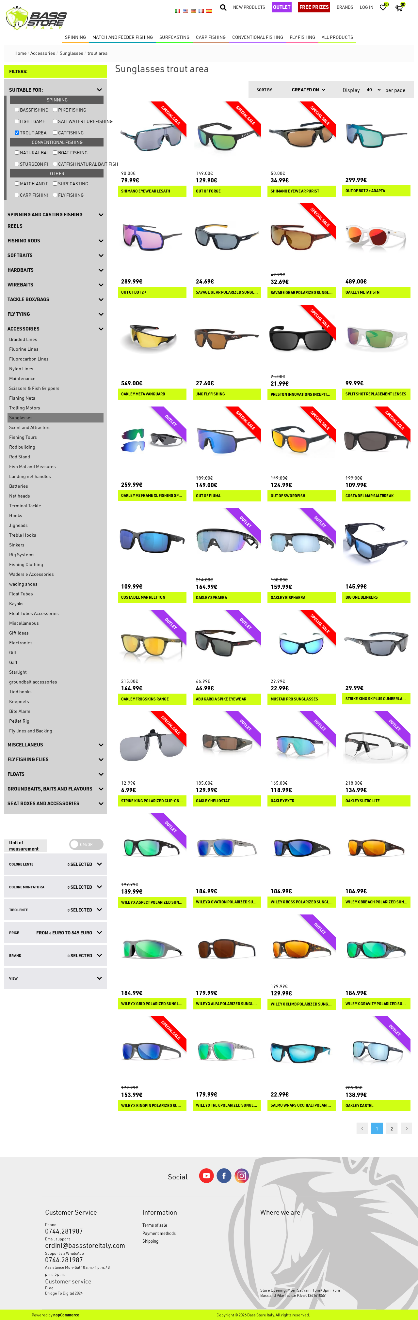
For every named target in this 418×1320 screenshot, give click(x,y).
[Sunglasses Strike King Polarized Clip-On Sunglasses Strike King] (152, 745)
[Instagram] (241, 1181)
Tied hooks (20, 691)
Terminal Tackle (25, 505)
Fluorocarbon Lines (29, 359)
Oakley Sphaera (211, 597)
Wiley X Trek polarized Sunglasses (227, 1105)
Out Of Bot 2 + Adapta (365, 191)
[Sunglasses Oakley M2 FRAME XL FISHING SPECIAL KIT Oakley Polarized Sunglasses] (152, 440)
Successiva (406, 1128)
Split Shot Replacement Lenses (376, 394)
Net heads (19, 496)
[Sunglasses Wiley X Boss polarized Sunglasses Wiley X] (301, 847)
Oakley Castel (359, 1105)
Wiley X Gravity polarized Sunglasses (377, 1004)
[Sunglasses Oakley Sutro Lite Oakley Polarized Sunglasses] (376, 745)
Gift (13, 652)
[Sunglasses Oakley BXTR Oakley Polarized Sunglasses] (301, 745)
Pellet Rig (19, 721)
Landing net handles (30, 476)
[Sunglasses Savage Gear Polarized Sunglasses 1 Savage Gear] (301, 237)
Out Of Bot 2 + (133, 292)
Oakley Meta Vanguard (143, 394)
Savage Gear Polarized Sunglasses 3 (227, 292)
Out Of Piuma (208, 496)
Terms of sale (154, 1225)
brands (345, 7)
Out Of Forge (208, 191)
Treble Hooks (22, 535)
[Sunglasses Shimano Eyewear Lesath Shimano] (152, 135)
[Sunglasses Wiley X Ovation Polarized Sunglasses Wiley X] (227, 847)
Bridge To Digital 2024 (64, 1293)
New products (249, 7)
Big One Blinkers (362, 597)
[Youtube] (206, 1181)
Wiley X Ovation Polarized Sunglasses (227, 902)
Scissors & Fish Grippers (34, 388)
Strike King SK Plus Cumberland (377, 699)
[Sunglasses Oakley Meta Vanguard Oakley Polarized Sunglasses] (152, 339)
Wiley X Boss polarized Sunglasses (302, 902)
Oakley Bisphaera (288, 597)
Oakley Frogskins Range (145, 699)
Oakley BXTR (282, 801)
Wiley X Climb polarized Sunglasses (302, 1004)
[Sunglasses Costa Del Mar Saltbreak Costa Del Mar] (376, 440)
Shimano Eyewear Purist (295, 191)
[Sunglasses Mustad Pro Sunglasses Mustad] (301, 644)
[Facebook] (224, 1181)
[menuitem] (81, 1287)
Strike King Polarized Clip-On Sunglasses (152, 801)
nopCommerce (66, 1314)
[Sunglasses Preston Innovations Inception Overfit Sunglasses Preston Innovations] (301, 339)
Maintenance (22, 378)
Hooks (15, 515)
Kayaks (16, 603)
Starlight (18, 672)
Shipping (150, 1241)
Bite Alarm (19, 711)
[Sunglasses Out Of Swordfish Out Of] (301, 440)
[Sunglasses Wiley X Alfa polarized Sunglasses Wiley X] (227, 948)
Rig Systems (22, 554)
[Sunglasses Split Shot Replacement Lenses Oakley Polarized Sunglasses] (376, 339)
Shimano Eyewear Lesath (145, 191)
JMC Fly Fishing (210, 394)
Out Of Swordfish (288, 496)
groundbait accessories (33, 682)
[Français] (201, 11)
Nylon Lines (21, 368)
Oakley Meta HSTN (362, 292)
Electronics (21, 642)
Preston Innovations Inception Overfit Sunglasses (302, 394)
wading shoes (23, 584)
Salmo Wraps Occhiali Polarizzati (302, 1105)
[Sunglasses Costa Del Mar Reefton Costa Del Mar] (152, 542)
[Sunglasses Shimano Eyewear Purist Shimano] (301, 135)
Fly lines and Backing (30, 731)
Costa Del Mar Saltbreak (370, 496)
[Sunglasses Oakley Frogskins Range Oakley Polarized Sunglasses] (152, 644)
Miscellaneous (24, 623)
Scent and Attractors (30, 427)
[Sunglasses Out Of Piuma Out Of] (227, 440)
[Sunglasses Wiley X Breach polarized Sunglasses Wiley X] (376, 847)
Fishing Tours (23, 437)
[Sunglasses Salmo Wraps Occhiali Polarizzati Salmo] (301, 1050)
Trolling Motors (24, 408)
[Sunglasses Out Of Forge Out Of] (227, 135)
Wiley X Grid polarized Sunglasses (152, 1004)
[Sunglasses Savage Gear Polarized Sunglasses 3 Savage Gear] (227, 237)
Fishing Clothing (26, 564)
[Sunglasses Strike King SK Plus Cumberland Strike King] (376, 644)
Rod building (22, 447)
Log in (366, 7)
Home (20, 53)
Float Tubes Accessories (34, 613)
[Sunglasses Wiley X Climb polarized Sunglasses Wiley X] (301, 948)
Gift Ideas (19, 633)
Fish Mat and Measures (32, 466)
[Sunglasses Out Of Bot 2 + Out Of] (152, 237)
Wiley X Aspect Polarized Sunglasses (152, 902)
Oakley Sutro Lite (363, 801)
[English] (185, 11)
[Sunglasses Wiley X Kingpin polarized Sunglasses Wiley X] (152, 1050)
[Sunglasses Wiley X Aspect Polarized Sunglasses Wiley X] (152, 847)
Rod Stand (19, 456)
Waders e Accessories (31, 574)
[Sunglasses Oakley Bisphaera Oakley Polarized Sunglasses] (301, 542)
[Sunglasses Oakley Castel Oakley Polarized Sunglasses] (376, 1050)
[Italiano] (178, 11)
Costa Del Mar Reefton (143, 597)
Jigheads (18, 525)
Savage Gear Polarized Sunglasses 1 (302, 292)
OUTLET (281, 7)
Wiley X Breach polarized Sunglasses (377, 902)
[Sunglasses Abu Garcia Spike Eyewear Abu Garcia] (227, 644)
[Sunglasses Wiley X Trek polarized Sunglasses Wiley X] (227, 1050)
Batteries (18, 486)
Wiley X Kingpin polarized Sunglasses (152, 1105)
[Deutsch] (193, 11)
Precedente (362, 1128)
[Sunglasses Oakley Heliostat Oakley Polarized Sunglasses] (227, 745)
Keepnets (19, 701)
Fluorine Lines (24, 349)
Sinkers (16, 545)
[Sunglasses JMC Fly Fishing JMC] (227, 339)
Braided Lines (23, 339)
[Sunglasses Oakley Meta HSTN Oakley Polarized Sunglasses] (376, 237)
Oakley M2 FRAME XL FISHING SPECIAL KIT (152, 495)
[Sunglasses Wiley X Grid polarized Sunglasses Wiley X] (152, 948)
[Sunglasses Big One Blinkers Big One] (376, 542)
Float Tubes (21, 594)
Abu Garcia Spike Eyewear (221, 699)
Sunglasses (21, 417)
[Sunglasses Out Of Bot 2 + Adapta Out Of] (376, 135)
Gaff (13, 662)
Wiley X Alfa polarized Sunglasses (227, 1004)
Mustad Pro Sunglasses (294, 699)
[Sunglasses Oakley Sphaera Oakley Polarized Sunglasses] (227, 542)
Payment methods (159, 1233)
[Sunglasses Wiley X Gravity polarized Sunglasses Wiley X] (376, 948)
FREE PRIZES (314, 7)
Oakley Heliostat (213, 801)
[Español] (209, 11)
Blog (49, 1287)
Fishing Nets (22, 398)
